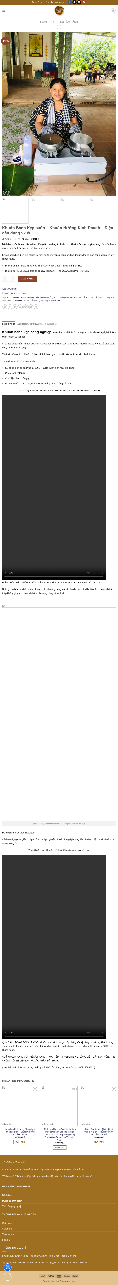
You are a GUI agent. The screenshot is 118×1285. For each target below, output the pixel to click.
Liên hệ (6, 1239)
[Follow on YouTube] (84, 2)
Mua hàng (27, 278)
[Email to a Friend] (20, 306)
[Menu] (4, 10)
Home (44, 22)
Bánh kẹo (7, 1195)
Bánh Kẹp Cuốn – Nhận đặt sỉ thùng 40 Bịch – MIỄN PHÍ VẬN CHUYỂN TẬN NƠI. (98, 1132)
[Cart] (113, 10)
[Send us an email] (79, 2)
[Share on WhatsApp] (4, 306)
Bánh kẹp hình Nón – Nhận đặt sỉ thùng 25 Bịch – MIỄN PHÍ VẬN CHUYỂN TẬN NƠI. (20, 1132)
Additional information (30, 324)
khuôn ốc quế (79, 297)
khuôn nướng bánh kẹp (63, 297)
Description (8, 324)
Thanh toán (8, 1234)
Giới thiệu (7, 1223)
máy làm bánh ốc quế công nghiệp (29, 300)
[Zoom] (6, 192)
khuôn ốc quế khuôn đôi (95, 297)
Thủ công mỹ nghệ (11, 1206)
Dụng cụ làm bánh (65, 22)
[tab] (8, 324)
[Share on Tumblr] (36, 306)
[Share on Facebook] (10, 306)
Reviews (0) (51, 324)
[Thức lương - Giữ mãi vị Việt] (59, 11)
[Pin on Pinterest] (25, 306)
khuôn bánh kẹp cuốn (30, 297)
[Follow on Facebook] (70, 2)
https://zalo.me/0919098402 (79, 1067)
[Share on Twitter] (15, 306)
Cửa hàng (7, 1228)
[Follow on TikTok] (74, 2)
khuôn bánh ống (46, 297)
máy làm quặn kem (52, 300)
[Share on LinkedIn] (30, 306)
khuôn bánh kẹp (13, 297)
